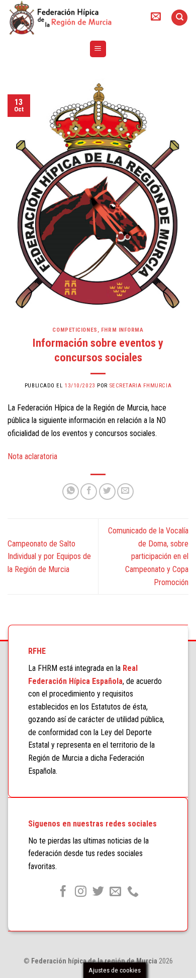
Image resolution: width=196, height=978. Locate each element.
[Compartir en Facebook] (88, 491)
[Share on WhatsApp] (70, 491)
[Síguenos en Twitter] (98, 892)
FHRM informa (122, 330)
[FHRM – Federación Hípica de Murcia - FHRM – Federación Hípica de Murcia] (70, 17)
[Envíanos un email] (115, 892)
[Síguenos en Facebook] (63, 892)
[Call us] (133, 892)
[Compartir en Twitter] (107, 491)
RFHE (37, 651)
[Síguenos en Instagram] (80, 892)
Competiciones (74, 330)
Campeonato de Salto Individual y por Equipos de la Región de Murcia (49, 556)
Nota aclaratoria (32, 456)
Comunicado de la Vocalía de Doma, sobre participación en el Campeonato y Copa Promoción (148, 556)
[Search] (179, 18)
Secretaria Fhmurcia (141, 385)
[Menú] (98, 49)
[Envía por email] (125, 491)
